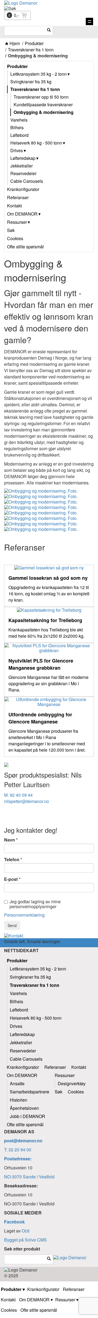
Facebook (14, 1222)
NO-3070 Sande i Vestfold (29, 1176)
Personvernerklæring (24, 915)
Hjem (15, 43)
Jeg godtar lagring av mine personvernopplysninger (35, 904)
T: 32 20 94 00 (17, 1149)
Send (12, 925)
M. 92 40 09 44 (18, 795)
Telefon (11, 859)
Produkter (34, 43)
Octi (25, 1231)
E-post (11, 879)
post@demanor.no (23, 1140)
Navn (9, 839)
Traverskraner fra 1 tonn (31, 50)
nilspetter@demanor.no (26, 801)
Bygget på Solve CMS (25, 1240)
